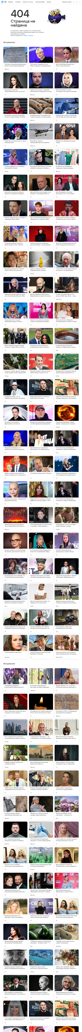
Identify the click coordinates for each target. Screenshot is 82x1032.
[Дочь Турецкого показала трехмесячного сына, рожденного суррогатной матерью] (67, 1013)
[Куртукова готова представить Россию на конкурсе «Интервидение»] (41, 724)
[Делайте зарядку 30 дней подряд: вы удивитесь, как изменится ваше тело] (67, 749)
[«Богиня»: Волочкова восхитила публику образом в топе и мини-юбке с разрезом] (67, 391)
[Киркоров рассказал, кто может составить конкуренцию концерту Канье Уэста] (41, 570)
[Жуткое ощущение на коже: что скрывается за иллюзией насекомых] (41, 596)
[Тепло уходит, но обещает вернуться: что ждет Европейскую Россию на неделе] (15, 672)
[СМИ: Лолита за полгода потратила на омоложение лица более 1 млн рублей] (15, 800)
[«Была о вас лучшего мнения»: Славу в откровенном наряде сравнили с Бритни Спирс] (41, 315)
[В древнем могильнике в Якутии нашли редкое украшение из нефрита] (67, 366)
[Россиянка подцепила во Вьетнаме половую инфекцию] (41, 834)
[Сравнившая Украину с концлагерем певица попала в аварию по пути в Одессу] (15, 834)
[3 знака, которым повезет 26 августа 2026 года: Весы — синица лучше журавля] (67, 289)
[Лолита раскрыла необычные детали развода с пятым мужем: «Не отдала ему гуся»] (41, 238)
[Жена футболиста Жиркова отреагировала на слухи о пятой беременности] (67, 315)
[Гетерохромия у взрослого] (15, 647)
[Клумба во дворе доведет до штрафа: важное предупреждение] (15, 910)
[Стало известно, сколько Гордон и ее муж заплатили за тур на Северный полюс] (67, 987)
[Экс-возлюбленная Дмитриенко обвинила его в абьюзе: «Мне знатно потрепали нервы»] (41, 212)
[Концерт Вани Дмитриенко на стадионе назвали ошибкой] (41, 936)
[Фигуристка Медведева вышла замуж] (67, 136)
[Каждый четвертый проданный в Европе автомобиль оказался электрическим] (15, 596)
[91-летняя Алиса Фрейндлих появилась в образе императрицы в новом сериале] (67, 442)
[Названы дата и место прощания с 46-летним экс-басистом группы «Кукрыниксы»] (67, 110)
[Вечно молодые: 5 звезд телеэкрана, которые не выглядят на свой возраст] (67, 84)
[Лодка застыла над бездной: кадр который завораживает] (41, 1013)
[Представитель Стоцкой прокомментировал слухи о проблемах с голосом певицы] (15, 315)
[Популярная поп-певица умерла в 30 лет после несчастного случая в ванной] (41, 859)
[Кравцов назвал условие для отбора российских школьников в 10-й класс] (67, 596)
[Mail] (2, 2)
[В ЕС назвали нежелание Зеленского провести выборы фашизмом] (15, 987)
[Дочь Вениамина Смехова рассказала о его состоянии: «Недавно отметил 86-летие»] (67, 187)
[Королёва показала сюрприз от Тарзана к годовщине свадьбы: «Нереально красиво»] (15, 187)
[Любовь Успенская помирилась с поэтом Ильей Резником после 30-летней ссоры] (67, 468)
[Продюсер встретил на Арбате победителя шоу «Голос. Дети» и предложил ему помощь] (67, 212)
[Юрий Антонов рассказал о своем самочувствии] (15, 136)
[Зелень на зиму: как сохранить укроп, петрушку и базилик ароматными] (67, 672)
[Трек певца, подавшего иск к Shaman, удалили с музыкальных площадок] (41, 59)
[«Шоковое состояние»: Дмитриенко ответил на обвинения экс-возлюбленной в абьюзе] (15, 417)
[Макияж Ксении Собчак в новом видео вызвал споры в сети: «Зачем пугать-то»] (41, 366)
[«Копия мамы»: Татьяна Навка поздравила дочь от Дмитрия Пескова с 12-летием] (67, 910)
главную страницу (28, 35)
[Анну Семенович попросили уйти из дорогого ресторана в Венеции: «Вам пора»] (15, 859)
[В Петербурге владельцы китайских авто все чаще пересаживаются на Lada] (67, 621)
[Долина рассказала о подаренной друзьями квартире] (15, 493)
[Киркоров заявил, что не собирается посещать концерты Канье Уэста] (15, 391)
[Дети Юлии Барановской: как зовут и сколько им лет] (67, 59)
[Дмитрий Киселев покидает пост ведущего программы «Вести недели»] (41, 187)
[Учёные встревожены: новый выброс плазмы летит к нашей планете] (67, 417)
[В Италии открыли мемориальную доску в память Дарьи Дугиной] (15, 59)
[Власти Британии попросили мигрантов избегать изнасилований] (41, 910)
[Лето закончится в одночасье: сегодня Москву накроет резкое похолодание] (15, 885)
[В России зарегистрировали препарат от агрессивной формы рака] (41, 987)
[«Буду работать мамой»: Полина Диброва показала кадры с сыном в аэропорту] (41, 493)
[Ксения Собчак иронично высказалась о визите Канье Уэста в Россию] (67, 545)
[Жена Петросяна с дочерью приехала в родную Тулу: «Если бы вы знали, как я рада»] (67, 885)
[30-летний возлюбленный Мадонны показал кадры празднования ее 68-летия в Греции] (67, 698)
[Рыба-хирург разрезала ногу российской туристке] (41, 749)
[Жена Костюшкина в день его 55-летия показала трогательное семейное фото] (67, 238)
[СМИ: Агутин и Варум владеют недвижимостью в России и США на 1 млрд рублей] (15, 936)
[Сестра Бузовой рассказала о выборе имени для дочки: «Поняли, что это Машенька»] (15, 724)
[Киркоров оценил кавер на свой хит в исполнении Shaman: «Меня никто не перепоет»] (15, 289)
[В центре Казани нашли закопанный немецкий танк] (15, 961)
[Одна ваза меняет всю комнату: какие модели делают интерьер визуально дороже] (67, 647)
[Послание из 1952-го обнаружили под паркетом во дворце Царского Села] (67, 859)
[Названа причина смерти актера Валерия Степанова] (41, 647)
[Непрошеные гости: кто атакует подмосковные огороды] (67, 519)
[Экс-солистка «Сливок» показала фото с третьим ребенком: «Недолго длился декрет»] (41, 775)
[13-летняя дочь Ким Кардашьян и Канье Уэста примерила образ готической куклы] (41, 545)
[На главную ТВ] (5, 2)
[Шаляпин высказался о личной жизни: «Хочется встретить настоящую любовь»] (15, 263)
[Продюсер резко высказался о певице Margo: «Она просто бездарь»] (67, 775)
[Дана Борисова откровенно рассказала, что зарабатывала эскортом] (41, 442)
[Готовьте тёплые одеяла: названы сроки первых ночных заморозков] (15, 366)
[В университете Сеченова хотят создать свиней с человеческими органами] (41, 110)
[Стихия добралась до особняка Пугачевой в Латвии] (15, 161)
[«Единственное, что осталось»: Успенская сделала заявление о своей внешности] (67, 834)
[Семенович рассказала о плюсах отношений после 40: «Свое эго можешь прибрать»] (15, 698)
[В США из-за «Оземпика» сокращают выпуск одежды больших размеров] (67, 161)
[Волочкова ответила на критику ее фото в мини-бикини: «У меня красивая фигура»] (15, 110)
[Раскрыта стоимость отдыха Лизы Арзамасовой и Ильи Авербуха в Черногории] (15, 775)
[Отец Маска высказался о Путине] (41, 468)
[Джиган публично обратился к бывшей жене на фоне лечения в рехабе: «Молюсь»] (41, 289)
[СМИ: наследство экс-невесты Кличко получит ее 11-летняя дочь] (15, 468)
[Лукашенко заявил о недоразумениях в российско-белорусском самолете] (41, 136)
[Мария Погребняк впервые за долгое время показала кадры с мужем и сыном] (67, 724)
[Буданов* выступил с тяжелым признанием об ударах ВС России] (41, 84)
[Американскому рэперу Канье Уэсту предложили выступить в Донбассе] (15, 519)
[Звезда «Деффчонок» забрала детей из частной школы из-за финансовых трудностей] (41, 621)
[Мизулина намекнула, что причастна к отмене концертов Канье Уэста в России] (15, 442)
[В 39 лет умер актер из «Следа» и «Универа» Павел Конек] (15, 212)
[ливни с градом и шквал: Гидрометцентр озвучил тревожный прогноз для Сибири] (41, 263)
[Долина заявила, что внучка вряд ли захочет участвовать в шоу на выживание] (15, 545)
